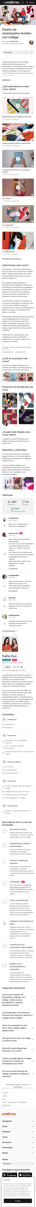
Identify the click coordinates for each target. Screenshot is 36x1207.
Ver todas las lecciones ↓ (12, 259)
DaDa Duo (14, 41)
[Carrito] (26, 2)
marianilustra (13, 518)
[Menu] (3, 2)
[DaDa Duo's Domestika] (14, 667)
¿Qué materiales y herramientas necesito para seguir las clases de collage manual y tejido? (17, 1015)
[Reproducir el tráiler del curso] (18, 15)
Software (6, 1132)
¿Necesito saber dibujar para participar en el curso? (14, 1049)
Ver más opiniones (8, 631)
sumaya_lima (13, 533)
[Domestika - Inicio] (18, 1113)
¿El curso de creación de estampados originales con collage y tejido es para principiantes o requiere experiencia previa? (13, 1000)
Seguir (7, 667)
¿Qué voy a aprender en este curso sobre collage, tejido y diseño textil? (14, 1028)
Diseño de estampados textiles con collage (16, 33)
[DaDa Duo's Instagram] (18, 667)
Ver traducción (13, 568)
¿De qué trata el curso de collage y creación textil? (16, 1039)
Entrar (31, 2)
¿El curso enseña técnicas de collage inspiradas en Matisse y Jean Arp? (15, 1073)
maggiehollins (14, 575)
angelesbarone (14, 615)
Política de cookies (24, 1195)
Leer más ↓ (6, 80)
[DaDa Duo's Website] (21, 667)
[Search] (22, 2)
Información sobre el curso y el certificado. (18, 1086)
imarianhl (12, 598)
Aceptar (18, 1201)
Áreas (4, 1126)
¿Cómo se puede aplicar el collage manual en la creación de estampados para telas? (17, 1061)
